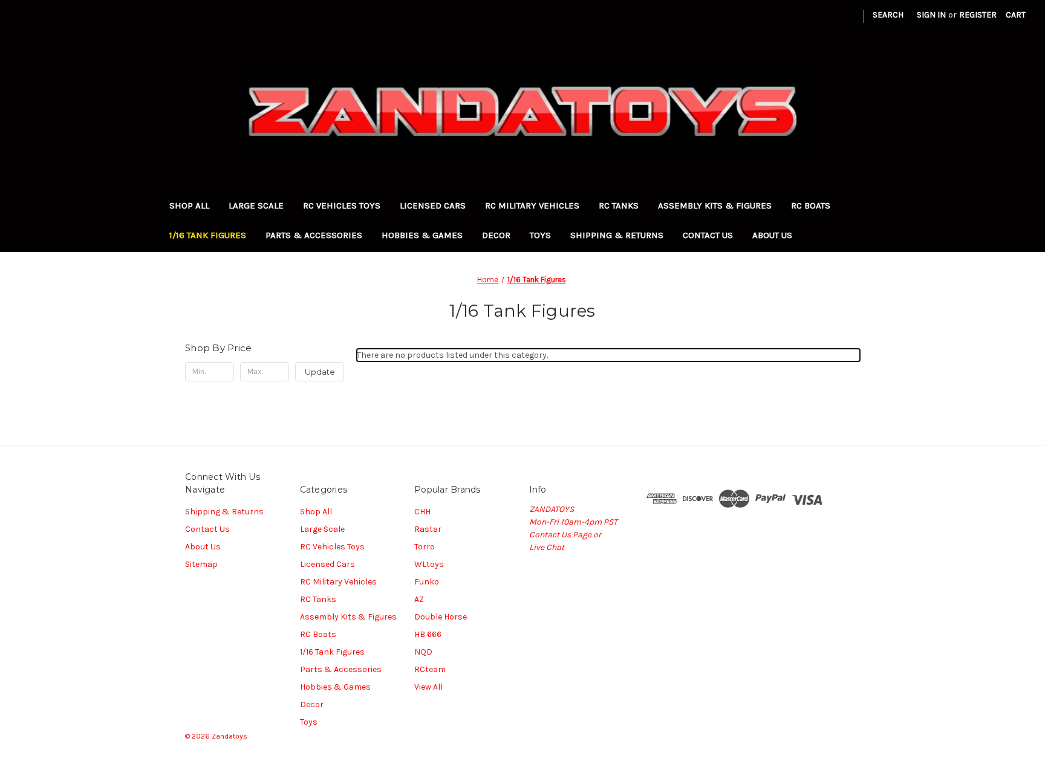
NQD (423, 652)
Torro (424, 547)
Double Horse (440, 617)
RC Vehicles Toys (341, 205)
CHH (422, 511)
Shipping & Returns (616, 235)
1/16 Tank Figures (207, 235)
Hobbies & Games (422, 235)
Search (888, 15)
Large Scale (256, 205)
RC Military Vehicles (532, 205)
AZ (419, 599)
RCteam (430, 669)
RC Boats (810, 205)
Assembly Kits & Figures (715, 205)
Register (978, 15)
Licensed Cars (433, 205)
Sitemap (201, 564)
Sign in (931, 15)
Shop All (189, 205)
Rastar (427, 529)
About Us (772, 235)
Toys (540, 235)
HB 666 (427, 634)
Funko (426, 582)
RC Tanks (619, 205)
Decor (496, 235)
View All (428, 687)
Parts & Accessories (313, 235)
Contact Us (708, 235)
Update (320, 372)
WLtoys (429, 564)
